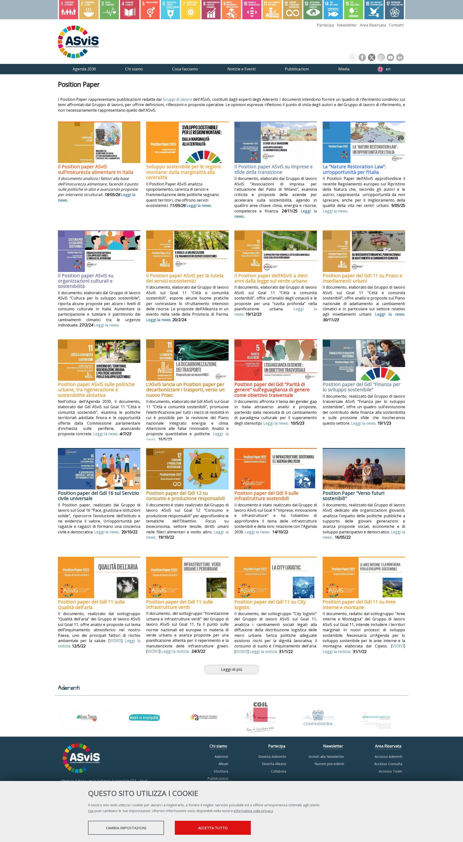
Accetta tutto (213, 827)
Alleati (223, 763)
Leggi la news (335, 211)
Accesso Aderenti (388, 756)
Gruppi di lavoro (177, 99)
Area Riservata (373, 25)
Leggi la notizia (263, 651)
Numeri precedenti (329, 763)
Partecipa (325, 25)
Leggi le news (106, 532)
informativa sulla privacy (253, 810)
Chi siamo (218, 746)
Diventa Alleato (274, 763)
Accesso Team (390, 771)
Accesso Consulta (388, 763)
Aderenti (221, 756)
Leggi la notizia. (176, 651)
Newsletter (347, 25)
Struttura (221, 771)
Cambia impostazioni (126, 827)
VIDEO (115, 640)
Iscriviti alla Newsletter (326, 756)
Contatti (396, 25)
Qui (91, 810)
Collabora (278, 771)
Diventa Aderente (272, 756)
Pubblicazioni (217, 778)
